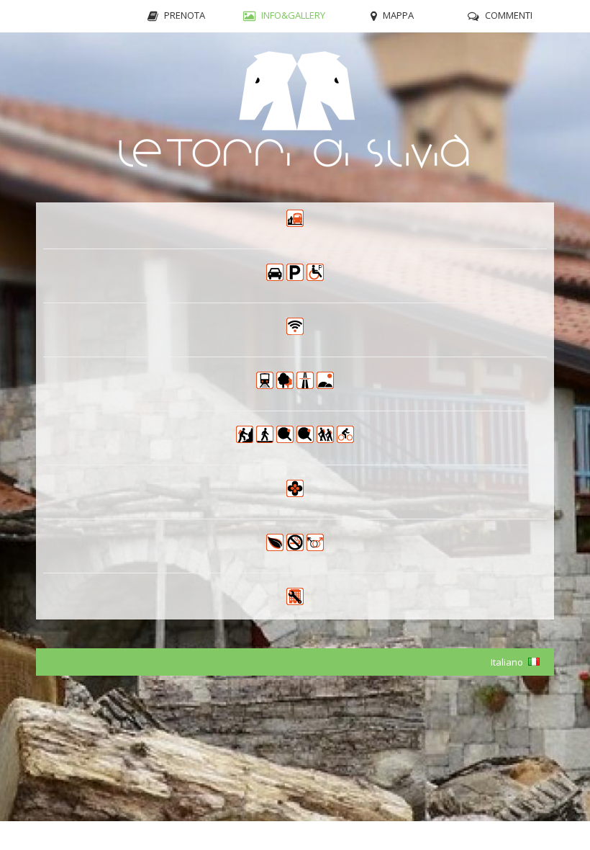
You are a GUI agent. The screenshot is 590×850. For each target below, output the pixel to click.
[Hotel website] (295, 117)
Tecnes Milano (540, 835)
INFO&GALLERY (293, 15)
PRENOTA (184, 15)
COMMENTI (508, 15)
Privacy (34, 835)
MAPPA (398, 15)
